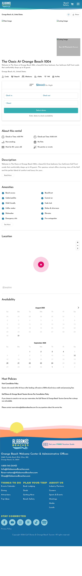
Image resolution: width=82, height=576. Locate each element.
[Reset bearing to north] (77, 248)
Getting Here (28, 495)
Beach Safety (66, 4)
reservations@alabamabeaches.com (24, 407)
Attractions (5, 495)
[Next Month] (78, 308)
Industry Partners (56, 486)
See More (7, 224)
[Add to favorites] (68, 14)
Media (51, 503)
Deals (25, 490)
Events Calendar (8, 486)
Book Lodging (29, 486)
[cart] (72, 4)
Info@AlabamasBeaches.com (15, 469)
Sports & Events (56, 495)
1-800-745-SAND (9, 466)
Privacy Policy (6, 529)
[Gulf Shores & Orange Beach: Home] (6, 4)
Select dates (41, 110)
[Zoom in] (77, 242)
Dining (4, 490)
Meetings (53, 499)
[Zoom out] (77, 245)
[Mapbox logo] (7, 287)
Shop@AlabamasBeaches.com (15, 476)
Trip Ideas (5, 499)
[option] (7, 316)
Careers (52, 490)
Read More (8, 175)
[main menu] (78, 4)
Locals (52, 507)
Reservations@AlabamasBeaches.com (19, 473)
